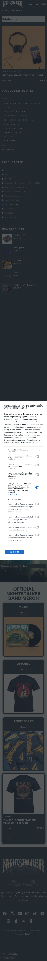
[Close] (42, 406)
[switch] (37, 456)
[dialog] (23, 480)
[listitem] (23, 450)
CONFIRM (14, 552)
